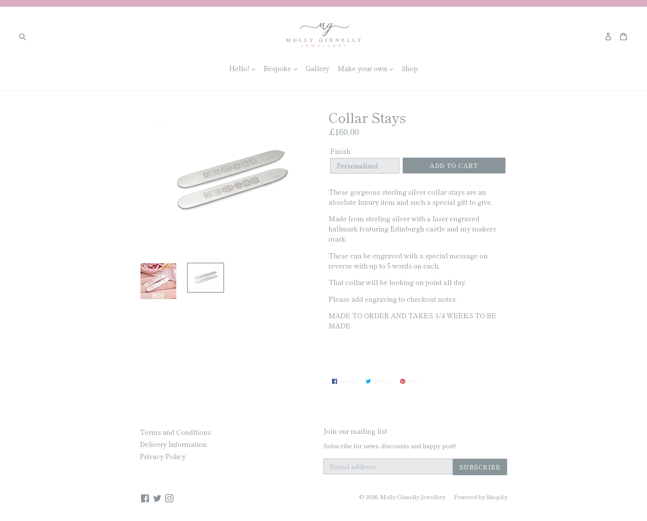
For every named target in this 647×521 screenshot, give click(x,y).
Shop (409, 68)
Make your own (363, 68)
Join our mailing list (355, 431)
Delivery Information (173, 444)
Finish (340, 151)
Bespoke (278, 68)
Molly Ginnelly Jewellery (412, 496)
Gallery (317, 68)
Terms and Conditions (175, 432)
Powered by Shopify (480, 496)
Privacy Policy (163, 456)
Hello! (240, 68)
